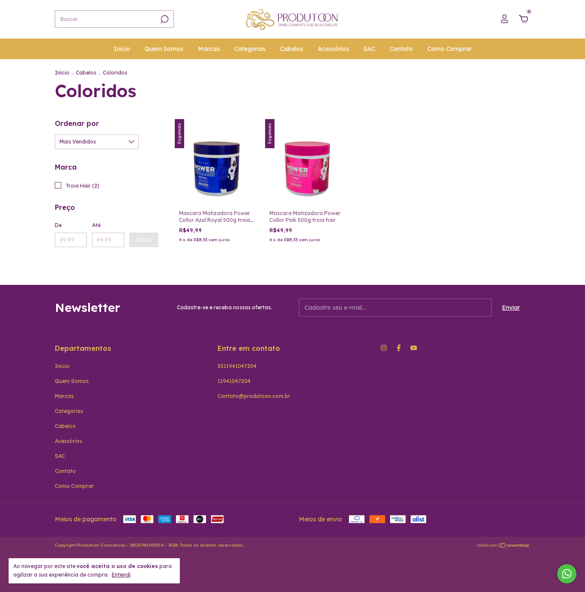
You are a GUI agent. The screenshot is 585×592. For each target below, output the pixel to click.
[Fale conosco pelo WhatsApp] (566, 573)
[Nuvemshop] (503, 546)
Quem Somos (164, 49)
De (58, 225)
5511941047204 (237, 366)
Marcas (209, 49)
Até (96, 225)
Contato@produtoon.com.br (254, 396)
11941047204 (234, 381)
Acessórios (333, 49)
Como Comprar (449, 49)
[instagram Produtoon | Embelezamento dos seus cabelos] (383, 347)
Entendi (121, 574)
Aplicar (144, 240)
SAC (369, 49)
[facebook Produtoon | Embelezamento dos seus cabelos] (398, 347)
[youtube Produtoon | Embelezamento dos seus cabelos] (413, 347)
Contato (401, 49)
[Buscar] (164, 19)
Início (122, 49)
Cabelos (291, 49)
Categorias (250, 49)
